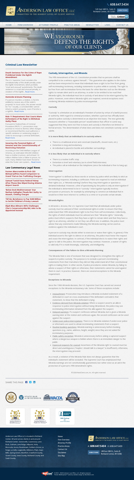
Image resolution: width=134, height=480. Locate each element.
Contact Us (122, 24)
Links (107, 24)
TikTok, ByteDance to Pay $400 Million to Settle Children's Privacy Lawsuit (23, 200)
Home (9, 24)
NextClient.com (89, 474)
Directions (122, 10)
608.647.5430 (116, 446)
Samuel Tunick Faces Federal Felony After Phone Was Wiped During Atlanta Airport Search (23, 183)
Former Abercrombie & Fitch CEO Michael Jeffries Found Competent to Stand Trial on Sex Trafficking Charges (23, 173)
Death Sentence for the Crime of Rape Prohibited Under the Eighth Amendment (23, 75)
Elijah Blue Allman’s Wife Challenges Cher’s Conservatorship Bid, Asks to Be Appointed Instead (23, 208)
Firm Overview (25, 24)
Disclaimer (62, 452)
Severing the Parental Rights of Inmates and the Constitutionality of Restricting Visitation (22, 145)
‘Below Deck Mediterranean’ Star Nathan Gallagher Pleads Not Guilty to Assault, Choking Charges (23, 192)
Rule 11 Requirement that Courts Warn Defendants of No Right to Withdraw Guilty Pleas (23, 118)
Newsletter (92, 24)
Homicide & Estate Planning (18, 97)
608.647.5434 (119, 4)
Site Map (61, 455)
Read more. (30, 92)
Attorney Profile (48, 24)
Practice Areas (72, 24)
